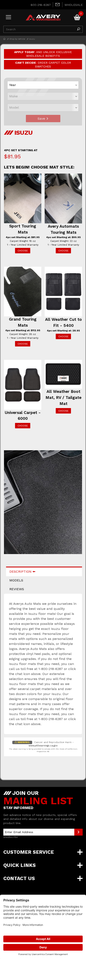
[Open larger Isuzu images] (43, 505)
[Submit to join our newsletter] (78, 832)
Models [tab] (16, 580)
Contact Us (19, 878)
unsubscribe (10, 837)
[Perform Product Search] (78, 29)
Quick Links (19, 865)
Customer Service (28, 852)
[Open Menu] (8, 17)
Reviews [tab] (16, 589)
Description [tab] (20, 571)
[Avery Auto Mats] (43, 17)
